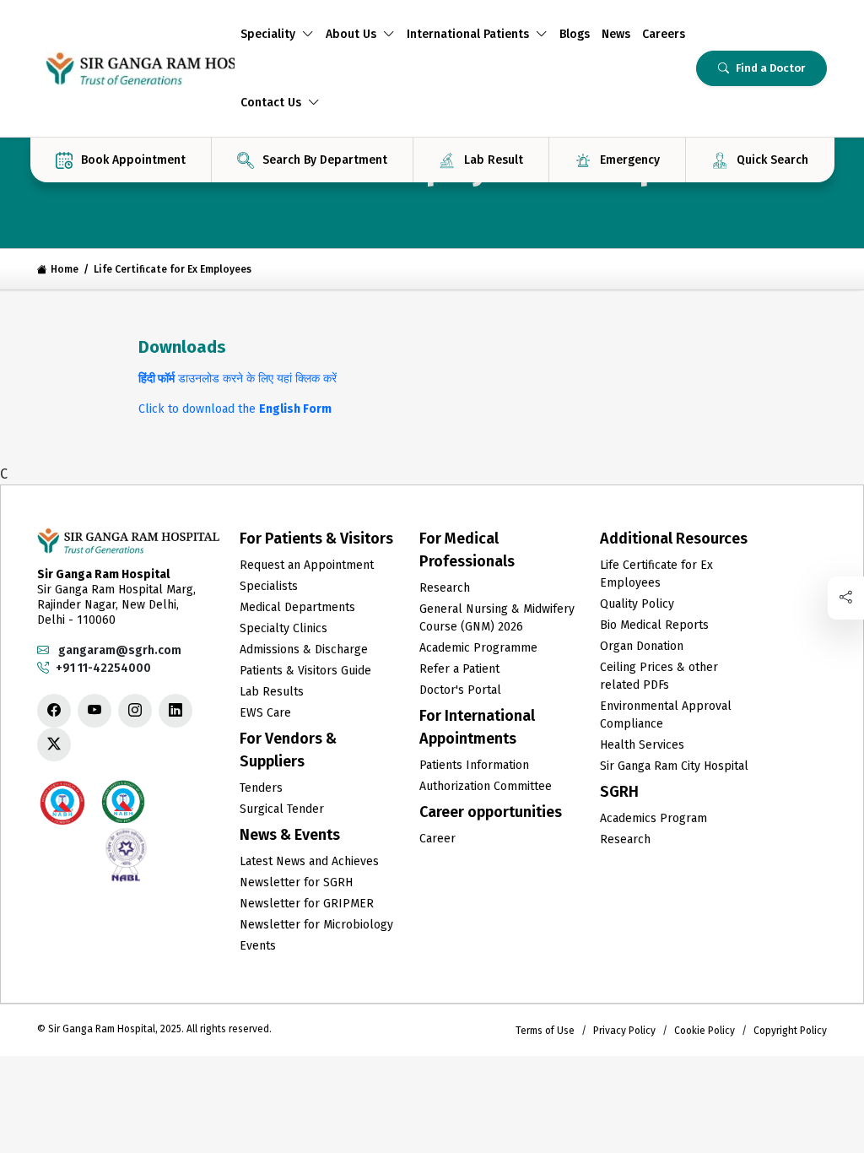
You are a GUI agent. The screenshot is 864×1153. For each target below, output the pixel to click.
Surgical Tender (282, 809)
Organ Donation (641, 646)
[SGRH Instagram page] (135, 711)
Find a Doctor (770, 68)
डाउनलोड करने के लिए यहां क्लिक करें (237, 378)
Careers (663, 34)
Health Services (642, 745)
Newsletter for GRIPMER (307, 903)
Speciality (267, 34)
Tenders (261, 788)
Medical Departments (297, 607)
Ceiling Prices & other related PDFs (659, 676)
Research (444, 588)
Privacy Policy (624, 1031)
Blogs (574, 34)
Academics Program (653, 818)
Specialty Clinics (283, 628)
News (616, 34)
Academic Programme (478, 648)
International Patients (468, 34)
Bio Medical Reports (654, 625)
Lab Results (272, 692)
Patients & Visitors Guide (305, 670)
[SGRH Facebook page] (54, 711)
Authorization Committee (485, 786)
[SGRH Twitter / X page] (54, 744)
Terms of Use (545, 1031)
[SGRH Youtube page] (94, 711)
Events (258, 946)
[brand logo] (136, 68)
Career (437, 838)
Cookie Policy (704, 1031)
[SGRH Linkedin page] (175, 711)
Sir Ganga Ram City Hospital (674, 766)
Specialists (269, 586)
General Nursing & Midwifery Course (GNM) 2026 (497, 618)
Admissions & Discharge (304, 649)
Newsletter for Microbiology (316, 925)
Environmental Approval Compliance (666, 715)
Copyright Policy (790, 1031)
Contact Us (270, 102)
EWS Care (265, 713)
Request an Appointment (307, 565)
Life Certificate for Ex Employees (656, 574)
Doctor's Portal (460, 690)
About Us (351, 34)
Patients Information (474, 765)
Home (64, 269)
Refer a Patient (459, 669)
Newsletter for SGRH (296, 882)
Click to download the (235, 409)
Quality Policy (637, 604)
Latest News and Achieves (309, 861)
